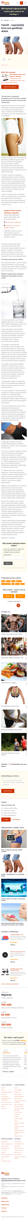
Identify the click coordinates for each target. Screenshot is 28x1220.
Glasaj (6, 819)
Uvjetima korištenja (17, 1190)
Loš (21, 596)
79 (26, 634)
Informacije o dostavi (19, 1143)
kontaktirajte (8, 1193)
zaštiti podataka (5, 1192)
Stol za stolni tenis (5, 1156)
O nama (3, 1208)
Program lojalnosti (18, 1150)
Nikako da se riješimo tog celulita (11, 729)
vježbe (22, 584)
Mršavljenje (3, 1094)
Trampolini (3, 1150)
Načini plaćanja (17, 1141)
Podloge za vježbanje (19, 1096)
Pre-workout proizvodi (6, 1102)
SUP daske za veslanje (6, 1161)
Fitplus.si (4, 1211)
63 (26, 657)
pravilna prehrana (6, 584)
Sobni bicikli (17, 1114)
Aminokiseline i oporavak (7, 1092)
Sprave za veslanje (18, 1118)
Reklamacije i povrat (19, 1148)
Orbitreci (16, 1116)
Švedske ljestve (4, 1141)
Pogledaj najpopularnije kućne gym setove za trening (15, 11)
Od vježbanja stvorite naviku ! (10, 706)
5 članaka (6, 65)
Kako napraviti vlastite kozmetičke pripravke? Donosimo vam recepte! (12, 924)
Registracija (8, 791)
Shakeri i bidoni (4, 1146)
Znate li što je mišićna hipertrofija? (11, 634)
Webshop (4, 1198)
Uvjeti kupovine (17, 1152)
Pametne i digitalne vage (6, 1143)
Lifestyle (6, 20)
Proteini (3, 1087)
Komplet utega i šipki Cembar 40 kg (16, 969)
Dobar (8, 596)
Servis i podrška (17, 1154)
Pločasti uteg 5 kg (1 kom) (17, 951)
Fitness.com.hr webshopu (13, 222)
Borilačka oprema (5, 1148)
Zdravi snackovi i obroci (6, 1104)
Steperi (16, 1120)
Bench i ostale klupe (18, 1104)
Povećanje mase (5, 1096)
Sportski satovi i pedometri (7, 1154)
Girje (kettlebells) (18, 1090)
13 (26, 706)
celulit (3, 581)
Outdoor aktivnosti (18, 1136)
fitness (13, 581)
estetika (8, 581)
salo (13, 584)
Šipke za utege (17, 1094)
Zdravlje (3, 1106)
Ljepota (12, 20)
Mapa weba (5, 1201)
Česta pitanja (17, 1146)
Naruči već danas (9, 87)
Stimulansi (3, 1108)
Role (2, 1158)
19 (26, 682)
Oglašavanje (5, 1204)
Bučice (15, 1087)
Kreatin (3, 1090)
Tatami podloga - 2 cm (16, 934)
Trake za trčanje (18, 1112)
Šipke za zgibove (18, 1098)
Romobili (3, 1152)
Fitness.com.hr (5, 3)
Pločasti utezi (17, 1092)
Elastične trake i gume (19, 1130)
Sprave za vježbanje (18, 1106)
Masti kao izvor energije (8, 682)
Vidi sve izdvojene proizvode (9, 984)
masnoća (19, 581)
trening (17, 584)
